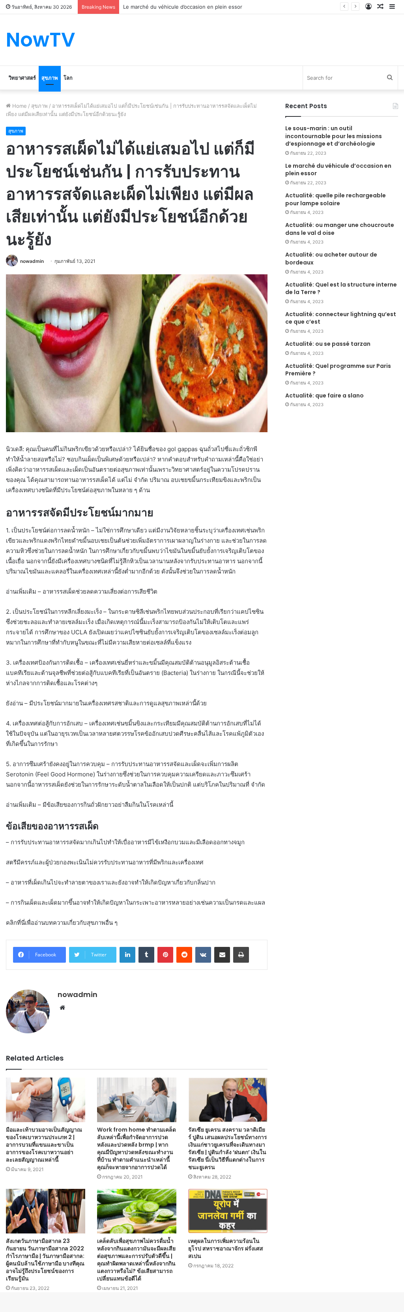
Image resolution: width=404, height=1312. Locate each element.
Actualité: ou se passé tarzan (327, 344)
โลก (68, 78)
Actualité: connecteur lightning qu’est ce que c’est (340, 318)
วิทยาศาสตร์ (22, 78)
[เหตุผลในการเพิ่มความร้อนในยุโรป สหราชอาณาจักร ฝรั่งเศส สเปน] (227, 1211)
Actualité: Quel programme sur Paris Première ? (338, 370)
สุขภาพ (49, 78)
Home (19, 106)
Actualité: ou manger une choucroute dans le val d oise (339, 229)
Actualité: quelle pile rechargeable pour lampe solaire (335, 199)
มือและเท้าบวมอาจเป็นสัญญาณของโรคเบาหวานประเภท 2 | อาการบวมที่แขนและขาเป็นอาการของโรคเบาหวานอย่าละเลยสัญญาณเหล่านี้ (44, 1145)
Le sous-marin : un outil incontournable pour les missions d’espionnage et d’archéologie (333, 136)
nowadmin (32, 261)
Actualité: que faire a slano (324, 395)
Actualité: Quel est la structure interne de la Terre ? (341, 288)
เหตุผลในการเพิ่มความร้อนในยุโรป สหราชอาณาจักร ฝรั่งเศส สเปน (225, 1248)
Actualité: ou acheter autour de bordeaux (331, 258)
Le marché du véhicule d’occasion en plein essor (338, 170)
